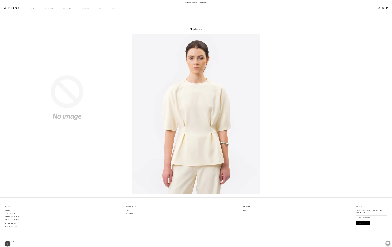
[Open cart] (387, 8)
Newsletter (359, 206)
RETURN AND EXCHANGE (12, 220)
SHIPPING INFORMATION (12, 216)
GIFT (100, 8)
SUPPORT (7, 206)
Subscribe (363, 223)
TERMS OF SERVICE (10, 223)
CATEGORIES (246, 206)
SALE (113, 8)
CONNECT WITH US (131, 206)
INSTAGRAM (129, 213)
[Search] (383, 8)
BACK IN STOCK (67, 8)
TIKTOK (128, 210)
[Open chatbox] (387, 243)
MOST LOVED (85, 8)
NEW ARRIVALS (49, 8)
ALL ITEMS (246, 210)
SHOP (33, 8)
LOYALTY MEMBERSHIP (11, 226)
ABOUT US (8, 210)
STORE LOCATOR (10, 213)
